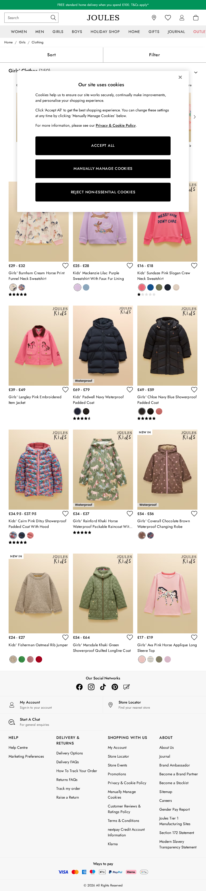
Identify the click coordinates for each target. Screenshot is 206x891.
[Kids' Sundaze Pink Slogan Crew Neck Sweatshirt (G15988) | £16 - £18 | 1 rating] (167, 294)
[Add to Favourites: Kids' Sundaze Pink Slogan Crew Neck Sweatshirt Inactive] (194, 265)
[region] (103, 141)
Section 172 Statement (176, 832)
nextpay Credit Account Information (126, 832)
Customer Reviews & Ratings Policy (124, 808)
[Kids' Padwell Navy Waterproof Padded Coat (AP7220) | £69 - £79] (103, 346)
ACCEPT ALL (103, 145)
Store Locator (118, 756)
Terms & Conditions (123, 820)
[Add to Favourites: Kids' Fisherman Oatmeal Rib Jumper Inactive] (65, 637)
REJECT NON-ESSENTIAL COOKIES (103, 192)
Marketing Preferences (26, 756)
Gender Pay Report (174, 809)
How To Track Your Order (76, 770)
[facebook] (79, 687)
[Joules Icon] (103, 18)
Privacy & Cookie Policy (127, 782)
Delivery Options (69, 753)
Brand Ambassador (174, 765)
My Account (117, 747)
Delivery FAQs (67, 762)
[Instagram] (91, 687)
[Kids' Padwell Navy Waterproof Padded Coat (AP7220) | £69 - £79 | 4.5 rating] (103, 418)
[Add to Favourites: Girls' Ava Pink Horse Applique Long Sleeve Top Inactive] (194, 637)
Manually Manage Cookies (122, 794)
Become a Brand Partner (178, 774)
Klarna (113, 844)
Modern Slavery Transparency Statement (177, 844)
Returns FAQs (67, 779)
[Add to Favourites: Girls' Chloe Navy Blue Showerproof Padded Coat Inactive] (194, 389)
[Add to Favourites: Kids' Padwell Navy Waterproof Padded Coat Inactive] (130, 389)
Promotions (117, 774)
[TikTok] (103, 687)
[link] (182, 18)
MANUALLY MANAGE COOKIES (103, 168)
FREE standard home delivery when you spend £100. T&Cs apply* (103, 4)
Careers (165, 800)
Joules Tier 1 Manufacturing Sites (174, 820)
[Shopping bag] (196, 18)
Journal (164, 756)
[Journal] (127, 687)
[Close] (180, 77)
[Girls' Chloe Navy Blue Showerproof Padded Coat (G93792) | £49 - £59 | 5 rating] (167, 418)
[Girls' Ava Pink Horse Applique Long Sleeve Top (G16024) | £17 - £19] (167, 594)
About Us (166, 747)
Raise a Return (67, 797)
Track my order (68, 788)
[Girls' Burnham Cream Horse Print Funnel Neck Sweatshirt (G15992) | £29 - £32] (39, 222)
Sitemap (165, 791)
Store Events (117, 765)
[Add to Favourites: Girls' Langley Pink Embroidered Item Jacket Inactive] (65, 389)
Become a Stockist (173, 782)
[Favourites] (168, 18)
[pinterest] (115, 687)
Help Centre (18, 747)
